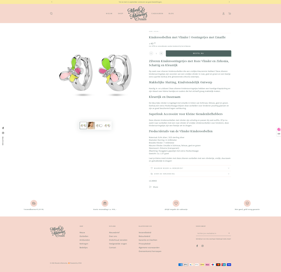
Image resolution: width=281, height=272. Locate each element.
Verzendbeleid (145, 232)
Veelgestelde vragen (118, 243)
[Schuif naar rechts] (229, 2)
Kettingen (84, 243)
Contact (112, 247)
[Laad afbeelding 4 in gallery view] (107, 125)
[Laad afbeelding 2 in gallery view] (91, 125)
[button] (51, 13)
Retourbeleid (144, 236)
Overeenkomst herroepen (150, 251)
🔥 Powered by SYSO (75, 263)
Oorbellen (84, 236)
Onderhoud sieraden (118, 240)
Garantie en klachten (148, 240)
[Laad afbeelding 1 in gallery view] (83, 125)
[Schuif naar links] (52, 2)
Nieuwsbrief (114, 232)
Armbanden (85, 240)
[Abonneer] (229, 233)
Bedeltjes (84, 247)
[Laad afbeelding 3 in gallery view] (99, 125)
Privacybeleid (145, 243)
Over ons (113, 236)
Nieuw (156, 31)
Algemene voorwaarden (149, 247)
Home (151, 31)
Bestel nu (198, 53)
